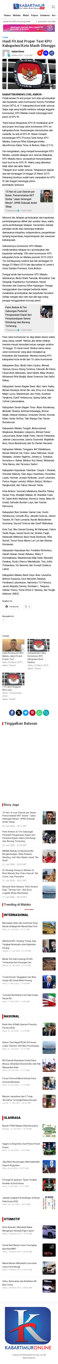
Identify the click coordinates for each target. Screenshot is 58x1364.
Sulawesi (45, 15)
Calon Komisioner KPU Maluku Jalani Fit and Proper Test (13, 656)
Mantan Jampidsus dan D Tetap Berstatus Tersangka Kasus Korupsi (19, 1098)
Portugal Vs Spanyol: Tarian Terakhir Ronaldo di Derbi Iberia (19, 1181)
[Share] (51, 53)
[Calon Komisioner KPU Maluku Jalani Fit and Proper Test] (13, 645)
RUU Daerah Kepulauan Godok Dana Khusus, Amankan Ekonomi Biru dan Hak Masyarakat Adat (21, 1064)
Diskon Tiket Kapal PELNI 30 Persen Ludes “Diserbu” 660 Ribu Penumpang (20, 1044)
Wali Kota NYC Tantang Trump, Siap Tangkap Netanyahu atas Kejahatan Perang (19, 944)
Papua (34, 15)
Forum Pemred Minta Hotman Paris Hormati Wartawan (19, 1080)
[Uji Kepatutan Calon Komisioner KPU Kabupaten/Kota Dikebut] (39, 645)
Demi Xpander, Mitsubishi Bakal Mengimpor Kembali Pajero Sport (18, 1229)
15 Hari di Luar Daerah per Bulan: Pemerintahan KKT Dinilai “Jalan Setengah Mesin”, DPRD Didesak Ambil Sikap (21, 199)
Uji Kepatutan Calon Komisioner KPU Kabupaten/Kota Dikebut (37, 657)
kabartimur (18, 51)
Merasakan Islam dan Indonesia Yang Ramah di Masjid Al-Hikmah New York (20, 924)
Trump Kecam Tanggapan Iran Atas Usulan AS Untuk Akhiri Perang (19, 978)
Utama (7, 15)
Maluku (17, 15)
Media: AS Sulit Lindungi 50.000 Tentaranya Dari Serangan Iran (17, 960)
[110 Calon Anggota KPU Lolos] (13, 679)
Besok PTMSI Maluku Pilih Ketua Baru (20, 1126)
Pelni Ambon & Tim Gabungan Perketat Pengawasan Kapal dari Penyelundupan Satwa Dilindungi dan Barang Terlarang (18, 317)
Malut (26, 15)
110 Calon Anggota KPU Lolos (11, 688)
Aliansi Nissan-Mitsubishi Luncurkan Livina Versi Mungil (19, 1265)
